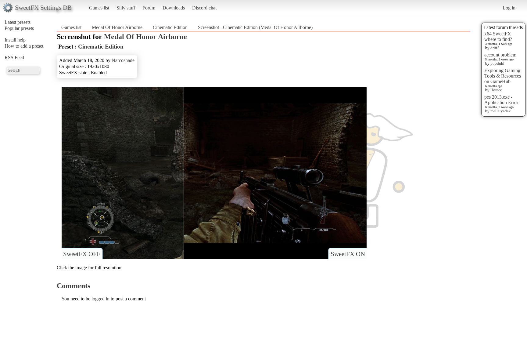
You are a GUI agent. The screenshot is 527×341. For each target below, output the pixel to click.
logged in (100, 298)
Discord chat (204, 7)
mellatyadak (500, 111)
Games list (99, 7)
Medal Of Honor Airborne (117, 27)
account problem (500, 54)
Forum (148, 7)
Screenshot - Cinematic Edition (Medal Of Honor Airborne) (255, 27)
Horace (496, 90)
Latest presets (17, 22)
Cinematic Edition (170, 27)
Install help (15, 39)
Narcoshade (123, 60)
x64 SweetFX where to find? (498, 36)
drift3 (495, 47)
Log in (509, 7)
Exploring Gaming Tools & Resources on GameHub (502, 76)
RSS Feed (14, 57)
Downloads (174, 7)
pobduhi (497, 63)
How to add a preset (24, 46)
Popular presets (19, 28)
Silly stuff (126, 7)
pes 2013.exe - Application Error (501, 99)
